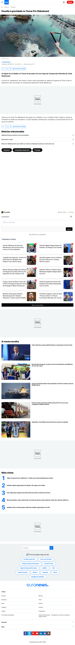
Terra (40, 599)
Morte (55, 572)
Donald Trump (48, 563)
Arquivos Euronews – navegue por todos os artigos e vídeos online (54, 615)
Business (4, 599)
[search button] (51, 548)
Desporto (13, 7)
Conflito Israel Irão (29, 559)
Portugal (37, 150)
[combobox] (37, 548)
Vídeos (3, 611)
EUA (53, 568)
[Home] (2, 7)
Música (35, 572)
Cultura (41, 607)
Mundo (41, 595)
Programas (42, 611)
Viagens (3, 607)
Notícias (7, 7)
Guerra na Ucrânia (46, 559)
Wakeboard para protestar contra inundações (15, 135)
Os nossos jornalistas (7, 615)
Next (2, 603)
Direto (70, 2)
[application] (37, 36)
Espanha (45, 572)
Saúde (40, 603)
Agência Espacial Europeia (28, 568)
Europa (3, 595)
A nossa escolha (10, 341)
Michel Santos (6, 62)
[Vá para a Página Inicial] (6, 2)
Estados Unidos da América (30, 563)
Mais (2, 627)
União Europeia (22, 572)
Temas (3, 591)
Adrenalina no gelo (7, 139)
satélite (44, 568)
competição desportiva (22, 150)
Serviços (4, 622)
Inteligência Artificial (37, 577)
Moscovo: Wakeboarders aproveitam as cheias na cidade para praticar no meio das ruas (27, 143)
